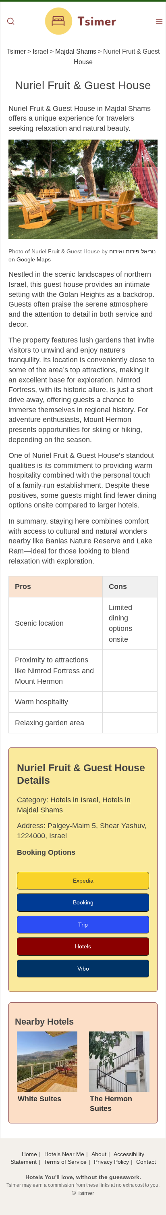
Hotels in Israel (74, 800)
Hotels (83, 946)
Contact (146, 1162)
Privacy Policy (111, 1162)
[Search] (10, 22)
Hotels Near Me (64, 1154)
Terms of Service (65, 1162)
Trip (83, 924)
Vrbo (83, 968)
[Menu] (159, 22)
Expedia (83, 880)
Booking (83, 902)
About (98, 1154)
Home (29, 1154)
